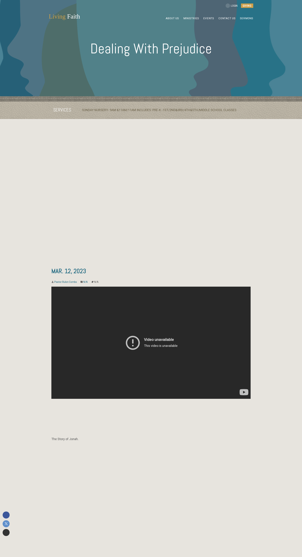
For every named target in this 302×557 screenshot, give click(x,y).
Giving (247, 5)
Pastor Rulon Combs (65, 282)
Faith (64, 16)
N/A (85, 282)
